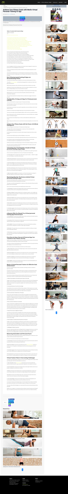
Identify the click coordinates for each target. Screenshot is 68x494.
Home (4, 5)
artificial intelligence (14, 82)
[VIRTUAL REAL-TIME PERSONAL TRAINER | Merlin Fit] (3, 2)
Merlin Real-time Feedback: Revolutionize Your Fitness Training (14, 438)
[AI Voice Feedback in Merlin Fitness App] (56, 89)
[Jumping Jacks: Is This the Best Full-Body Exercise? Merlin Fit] (22, 465)
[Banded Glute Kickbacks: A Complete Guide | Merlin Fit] (22, 446)
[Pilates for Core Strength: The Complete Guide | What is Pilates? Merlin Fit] (22, 418)
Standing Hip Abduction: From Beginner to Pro (53, 176)
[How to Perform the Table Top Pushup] (56, 194)
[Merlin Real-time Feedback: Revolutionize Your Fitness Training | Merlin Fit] (22, 437)
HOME (36, 479)
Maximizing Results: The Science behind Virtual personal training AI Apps (18, 42)
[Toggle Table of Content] (7, 33)
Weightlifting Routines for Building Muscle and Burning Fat (56, 290)
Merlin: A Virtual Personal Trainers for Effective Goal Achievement (17, 46)
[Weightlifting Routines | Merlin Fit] (56, 289)
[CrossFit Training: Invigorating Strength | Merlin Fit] (56, 185)
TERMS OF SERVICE (25, 481)
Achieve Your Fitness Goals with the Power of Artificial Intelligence (17, 40)
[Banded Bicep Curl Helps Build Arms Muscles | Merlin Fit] (56, 261)
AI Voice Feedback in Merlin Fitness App (52, 90)
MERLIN (39, 2)
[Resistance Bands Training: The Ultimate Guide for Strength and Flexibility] (56, 137)
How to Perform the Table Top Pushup (52, 195)
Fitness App (5, 6)
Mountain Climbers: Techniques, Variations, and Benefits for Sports (14, 428)
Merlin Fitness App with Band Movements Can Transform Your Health (56, 252)
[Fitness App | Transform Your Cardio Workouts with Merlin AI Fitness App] (56, 241)
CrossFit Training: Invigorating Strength (52, 186)
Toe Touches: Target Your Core (51, 148)
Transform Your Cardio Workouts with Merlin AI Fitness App (56, 242)
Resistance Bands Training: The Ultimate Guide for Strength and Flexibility (56, 139)
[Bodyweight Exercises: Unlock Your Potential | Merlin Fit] (56, 232)
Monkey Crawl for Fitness (50, 119)
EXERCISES (60, 2)
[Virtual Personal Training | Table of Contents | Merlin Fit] (9, 404)
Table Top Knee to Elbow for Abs (51, 214)
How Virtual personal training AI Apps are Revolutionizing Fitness (17, 37)
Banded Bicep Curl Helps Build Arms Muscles (53, 262)
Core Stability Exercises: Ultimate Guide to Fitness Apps (12, 457)
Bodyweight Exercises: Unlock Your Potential (53, 233)
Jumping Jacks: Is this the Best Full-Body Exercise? (11, 466)
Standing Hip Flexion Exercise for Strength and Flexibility (55, 271)
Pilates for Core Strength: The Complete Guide (11, 419)
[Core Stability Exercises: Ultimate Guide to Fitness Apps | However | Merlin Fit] (56, 70)
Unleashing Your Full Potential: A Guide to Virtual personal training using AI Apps (19, 41)
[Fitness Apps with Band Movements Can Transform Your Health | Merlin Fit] (56, 251)
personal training (18, 362)
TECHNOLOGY (55, 2)
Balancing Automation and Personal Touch (13, 47)
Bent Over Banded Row (50, 309)
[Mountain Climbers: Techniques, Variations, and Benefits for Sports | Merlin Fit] (22, 427)
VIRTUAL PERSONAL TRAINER (46, 2)
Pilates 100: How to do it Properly (51, 205)
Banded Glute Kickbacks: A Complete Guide (10, 447)
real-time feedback (30, 344)
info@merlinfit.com (25, 484)
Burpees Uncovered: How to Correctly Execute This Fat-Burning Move (55, 110)
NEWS (65, 2)
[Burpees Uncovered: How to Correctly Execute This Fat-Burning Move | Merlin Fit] (56, 108)
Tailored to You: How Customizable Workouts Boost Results (56, 167)
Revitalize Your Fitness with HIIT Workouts (53, 300)
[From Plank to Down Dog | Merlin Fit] (56, 280)
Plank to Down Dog (49, 281)
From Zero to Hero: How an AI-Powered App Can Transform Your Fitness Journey (19, 45)
